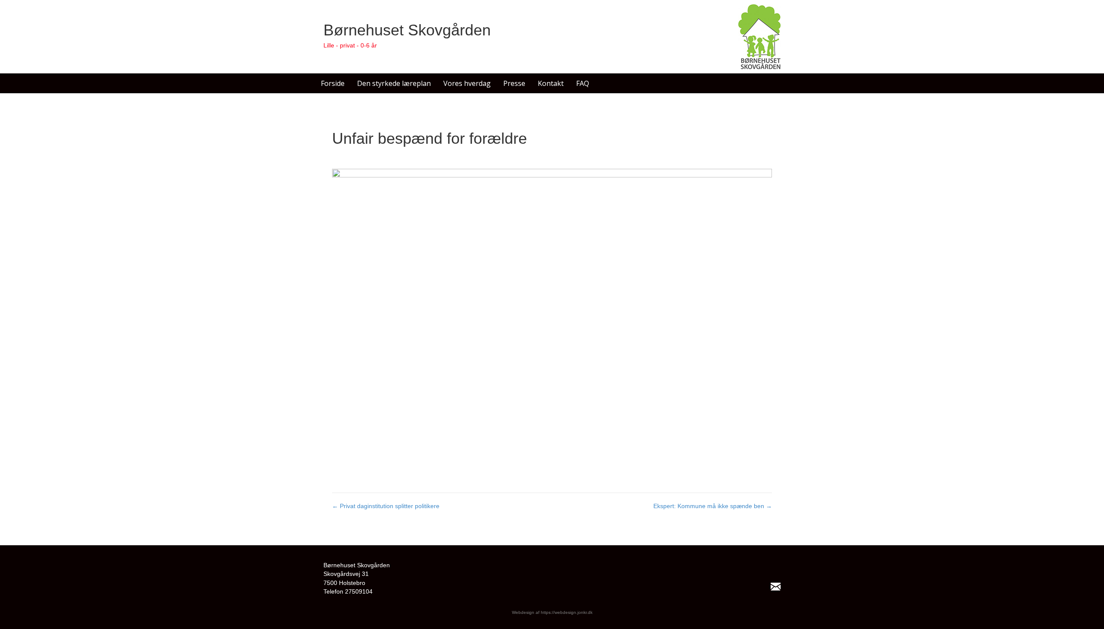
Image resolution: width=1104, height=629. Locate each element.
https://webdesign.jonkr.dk (567, 612)
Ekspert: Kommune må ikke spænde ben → (712, 506)
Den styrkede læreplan (394, 83)
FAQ (582, 83)
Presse (514, 83)
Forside (333, 83)
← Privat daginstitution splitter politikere (385, 506)
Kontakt (551, 83)
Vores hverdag (467, 83)
